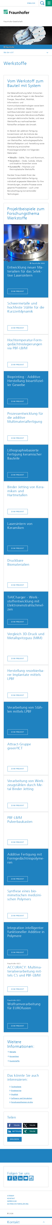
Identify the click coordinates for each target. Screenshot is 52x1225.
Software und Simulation (21, 1098)
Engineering (16, 1091)
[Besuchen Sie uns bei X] (15, 1178)
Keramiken (14, 1056)
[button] (14, 1125)
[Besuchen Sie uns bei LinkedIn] (20, 1178)
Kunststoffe (14, 1061)
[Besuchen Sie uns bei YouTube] (25, 1178)
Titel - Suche (42, 3)
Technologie (16, 1087)
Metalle (13, 1052)
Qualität (14, 1094)
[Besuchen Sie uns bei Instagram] (31, 1178)
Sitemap (10, 1196)
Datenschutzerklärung (18, 1204)
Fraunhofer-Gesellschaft (13, 22)
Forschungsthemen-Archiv (22, 1102)
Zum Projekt (17, 291)
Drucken (14, 1139)
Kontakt (11, 1198)
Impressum (11, 1201)
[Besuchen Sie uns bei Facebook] (9, 1178)
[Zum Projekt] (26, 243)
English (31, 3)
